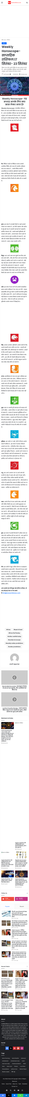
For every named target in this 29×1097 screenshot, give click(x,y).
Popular (7, 906)
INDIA (24, 1063)
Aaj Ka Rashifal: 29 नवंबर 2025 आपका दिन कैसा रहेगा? (6, 880)
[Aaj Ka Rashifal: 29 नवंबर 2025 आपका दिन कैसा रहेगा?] (7, 874)
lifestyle (16, 1066)
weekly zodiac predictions (15, 643)
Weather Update (5, 1071)
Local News (22, 1066)
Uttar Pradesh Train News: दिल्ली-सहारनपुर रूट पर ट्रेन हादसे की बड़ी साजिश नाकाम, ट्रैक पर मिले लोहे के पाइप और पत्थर (19, 944)
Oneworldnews (5, 1069)
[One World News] (14, 2)
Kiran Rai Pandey (14, 633)
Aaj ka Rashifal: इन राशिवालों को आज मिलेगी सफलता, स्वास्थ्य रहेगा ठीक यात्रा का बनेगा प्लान (7, 863)
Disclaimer (24, 1083)
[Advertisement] (14, 21)
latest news (9, 1066)
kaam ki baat (18, 629)
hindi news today (6, 1063)
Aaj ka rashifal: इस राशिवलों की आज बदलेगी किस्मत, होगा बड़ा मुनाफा (20, 845)
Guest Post (8, 1083)
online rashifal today (14, 636)
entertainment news (15, 1061)
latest (3, 1066)
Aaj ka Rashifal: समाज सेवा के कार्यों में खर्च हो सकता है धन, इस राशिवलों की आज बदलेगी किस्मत (21, 882)
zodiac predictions (15, 646)
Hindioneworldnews (16, 1063)
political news (14, 1069)
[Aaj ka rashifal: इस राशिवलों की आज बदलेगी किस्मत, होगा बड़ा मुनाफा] (21, 781)
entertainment (5, 1061)
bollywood (23, 1058)
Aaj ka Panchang (6, 1058)
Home (4, 39)
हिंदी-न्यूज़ (13, 1071)
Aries (8, 629)
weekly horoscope (15, 640)
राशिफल (8, 39)
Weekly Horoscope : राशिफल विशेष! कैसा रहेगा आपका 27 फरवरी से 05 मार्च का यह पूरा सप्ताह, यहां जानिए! (21, 863)
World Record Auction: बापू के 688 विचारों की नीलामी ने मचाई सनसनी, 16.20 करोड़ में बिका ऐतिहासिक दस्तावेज (19, 923)
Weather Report (23, 1069)
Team (19, 1083)
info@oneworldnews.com (11, 593)
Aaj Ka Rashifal (15, 1058)
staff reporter (7, 74)
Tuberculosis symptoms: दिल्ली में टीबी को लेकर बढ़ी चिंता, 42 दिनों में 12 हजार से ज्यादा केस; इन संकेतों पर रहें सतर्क (19, 955)
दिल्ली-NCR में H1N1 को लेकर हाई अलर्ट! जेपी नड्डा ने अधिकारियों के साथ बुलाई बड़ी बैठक (19, 914)
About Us (15, 1083)
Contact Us (14, 1086)
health (23, 1061)
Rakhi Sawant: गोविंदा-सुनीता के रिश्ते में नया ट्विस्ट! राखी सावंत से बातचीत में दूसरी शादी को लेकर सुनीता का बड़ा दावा (19, 933)
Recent (22, 906)
